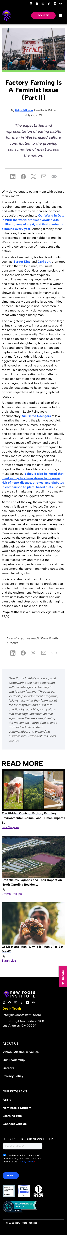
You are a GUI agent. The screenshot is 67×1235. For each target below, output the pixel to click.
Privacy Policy (13, 1076)
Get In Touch (12, 1008)
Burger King (22, 261)
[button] (60, 15)
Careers (8, 1068)
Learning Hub (12, 1116)
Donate (43, 15)
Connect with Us (15, 1124)
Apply (7, 1100)
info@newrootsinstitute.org (22, 1015)
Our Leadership (14, 1060)
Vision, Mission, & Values (21, 1052)
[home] (6, 15)
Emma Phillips (12, 894)
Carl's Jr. (44, 261)
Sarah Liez (9, 960)
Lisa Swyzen (10, 827)
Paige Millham (24, 110)
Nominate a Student (17, 1108)
